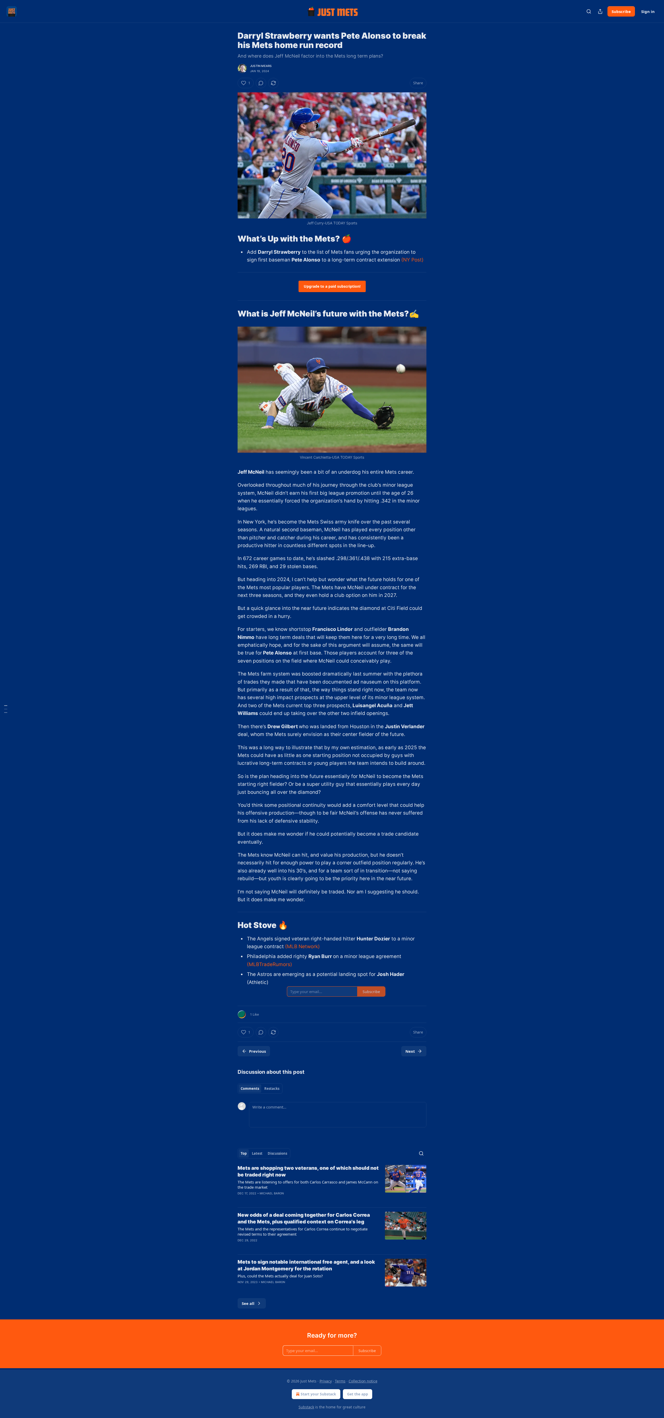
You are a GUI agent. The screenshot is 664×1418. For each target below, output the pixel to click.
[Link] (230, 238)
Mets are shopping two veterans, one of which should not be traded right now (308, 1171)
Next (410, 1051)
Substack (306, 1407)
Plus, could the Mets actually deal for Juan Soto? (280, 1275)
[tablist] (260, 1088)
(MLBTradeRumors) (269, 964)
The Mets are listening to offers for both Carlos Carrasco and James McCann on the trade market (308, 1184)
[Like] (241, 1200)
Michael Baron (272, 1193)
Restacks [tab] (271, 1088)
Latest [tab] (257, 1153)
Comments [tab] (250, 1088)
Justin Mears (261, 66)
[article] (332, 1184)
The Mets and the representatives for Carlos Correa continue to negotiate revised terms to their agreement (303, 1231)
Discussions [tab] (277, 1153)
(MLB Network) (302, 946)
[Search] (589, 11)
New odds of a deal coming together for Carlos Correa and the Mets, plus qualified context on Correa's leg (304, 1218)
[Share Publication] (600, 11)
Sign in (648, 11)
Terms (340, 1381)
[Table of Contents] (5, 709)
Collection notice (363, 1381)
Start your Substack (318, 1394)
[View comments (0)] (261, 83)
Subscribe (621, 11)
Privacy (326, 1381)
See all (248, 1303)
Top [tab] (244, 1153)
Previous (257, 1051)
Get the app (357, 1394)
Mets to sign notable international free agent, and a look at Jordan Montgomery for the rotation (306, 1265)
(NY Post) (412, 260)
